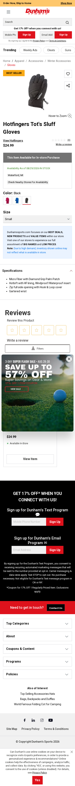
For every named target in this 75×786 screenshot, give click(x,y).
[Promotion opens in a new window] (37, 393)
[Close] (69, 359)
